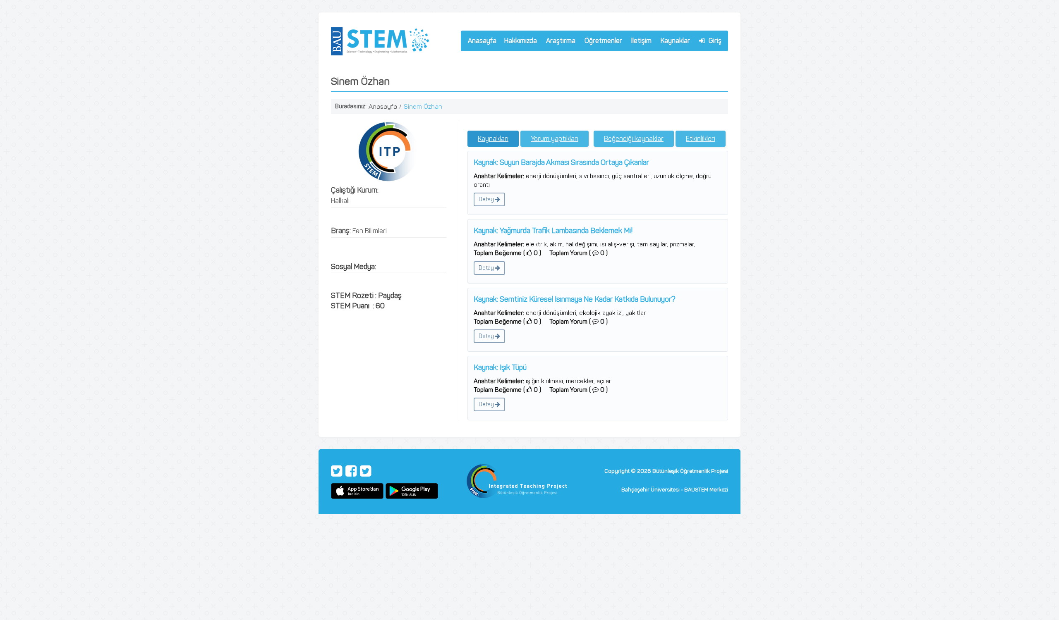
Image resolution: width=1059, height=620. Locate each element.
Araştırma (558, 42)
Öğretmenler (601, 42)
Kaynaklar (675, 41)
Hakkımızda (519, 42)
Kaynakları (493, 139)
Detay (487, 199)
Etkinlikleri (700, 139)
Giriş (714, 41)
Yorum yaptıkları (554, 139)
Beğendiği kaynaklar (634, 139)
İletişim (641, 41)
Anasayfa (482, 41)
